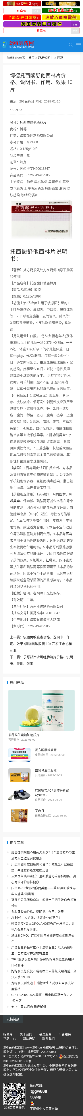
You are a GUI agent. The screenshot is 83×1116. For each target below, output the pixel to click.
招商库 (8, 1034)
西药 (60, 58)
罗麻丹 (39, 811)
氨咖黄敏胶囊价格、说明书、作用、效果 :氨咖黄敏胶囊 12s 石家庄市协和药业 (41, 643)
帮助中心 (9, 1038)
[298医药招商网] (18, 44)
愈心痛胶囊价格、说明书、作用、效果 (37, 911)
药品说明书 (46, 58)
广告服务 (65, 1034)
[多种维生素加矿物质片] (41, 710)
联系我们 (48, 1038)
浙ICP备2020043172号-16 (39, 1056)
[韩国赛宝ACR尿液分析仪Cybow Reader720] (19, 795)
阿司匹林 (59, 494)
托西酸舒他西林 (30, 251)
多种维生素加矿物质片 (23, 735)
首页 (31, 58)
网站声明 (29, 1038)
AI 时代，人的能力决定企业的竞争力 (36, 917)
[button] (71, 44)
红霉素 (51, 560)
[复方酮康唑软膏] (19, 755)
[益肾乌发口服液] (19, 775)
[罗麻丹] (19, 815)
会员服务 (45, 1034)
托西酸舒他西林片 (33, 122)
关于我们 (26, 1034)
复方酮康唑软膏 (46, 750)
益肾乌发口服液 (46, 770)
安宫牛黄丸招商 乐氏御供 (28, 1006)
